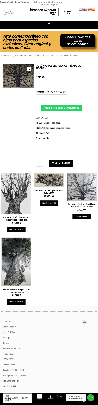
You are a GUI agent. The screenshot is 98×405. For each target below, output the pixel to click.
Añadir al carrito (61, 163)
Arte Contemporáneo (24, 55)
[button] (49, 24)
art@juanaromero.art (11, 381)
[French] (87, 9)
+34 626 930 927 (9, 386)
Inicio (2, 55)
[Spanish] (93, 9)
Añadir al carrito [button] (16, 230)
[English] (83, 9)
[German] (90, 9)
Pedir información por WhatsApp (61, 108)
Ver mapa (6, 337)
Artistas (9, 55)
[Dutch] (80, 9)
